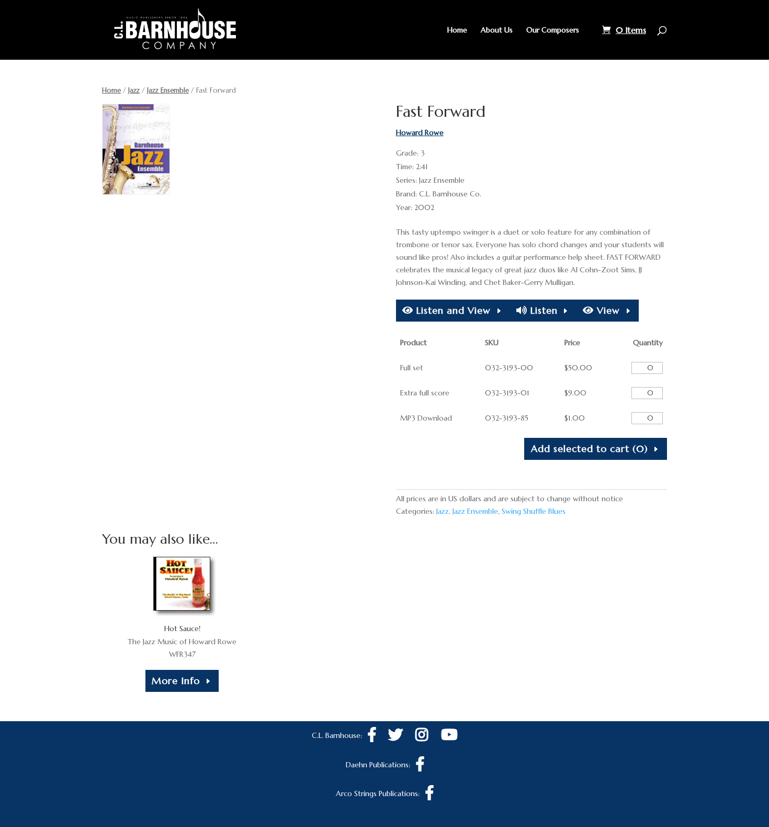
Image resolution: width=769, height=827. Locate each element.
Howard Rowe (420, 132)
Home (457, 30)
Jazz (134, 90)
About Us (497, 30)
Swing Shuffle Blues (534, 511)
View (607, 310)
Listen (542, 310)
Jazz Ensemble (168, 90)
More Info (176, 681)
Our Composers (552, 30)
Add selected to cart (589, 449)
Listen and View (452, 310)
